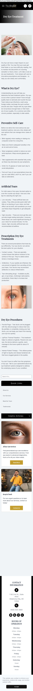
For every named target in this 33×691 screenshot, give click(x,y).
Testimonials (6, 406)
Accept (16, 686)
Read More (16, 462)
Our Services (7, 395)
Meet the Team (7, 401)
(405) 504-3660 (16, 610)
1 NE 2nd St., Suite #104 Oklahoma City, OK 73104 (16, 597)
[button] (3, 6)
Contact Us (16, 508)
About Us (5, 390)
